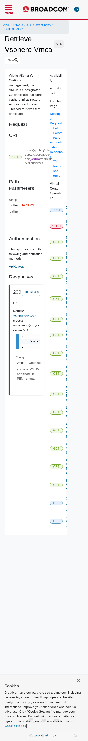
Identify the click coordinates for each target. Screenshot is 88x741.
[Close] (78, 680)
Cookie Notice (15, 726)
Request (56, 123)
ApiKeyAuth (17, 266)
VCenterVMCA (24, 316)
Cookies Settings (43, 735)
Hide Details (31, 291)
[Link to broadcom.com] (46, 9)
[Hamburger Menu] (8, 7)
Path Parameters (58, 132)
